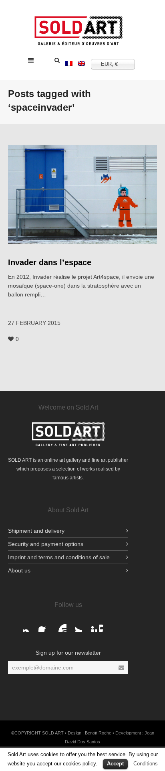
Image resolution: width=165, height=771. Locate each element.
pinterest (90, 625)
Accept (115, 764)
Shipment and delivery (36, 531)
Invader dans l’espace (49, 262)
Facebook (29, 625)
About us (19, 570)
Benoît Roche (98, 732)
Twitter (75, 625)
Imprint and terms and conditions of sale (59, 557)
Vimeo (105, 625)
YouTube (60, 625)
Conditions (145, 764)
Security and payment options (45, 544)
